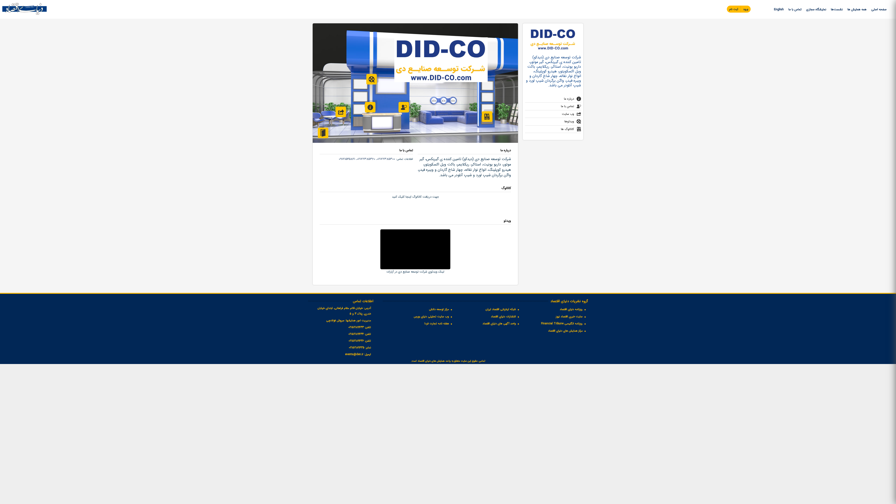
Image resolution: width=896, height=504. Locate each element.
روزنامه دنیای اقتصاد (571, 309)
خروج (323, 133)
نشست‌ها (837, 9)
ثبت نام (733, 9)
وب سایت (568, 114)
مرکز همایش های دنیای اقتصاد (565, 331)
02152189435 (356, 347)
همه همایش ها (857, 9)
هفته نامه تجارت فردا (436, 323)
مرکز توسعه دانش (439, 309)
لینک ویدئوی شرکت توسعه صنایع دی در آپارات (415, 271)
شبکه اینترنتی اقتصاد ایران (501, 309)
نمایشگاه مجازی (816, 9)
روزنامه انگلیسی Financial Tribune (562, 323)
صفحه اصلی (879, 9)
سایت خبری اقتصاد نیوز (569, 316)
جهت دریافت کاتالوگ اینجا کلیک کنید (415, 196)
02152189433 (356, 327)
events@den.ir (354, 354)
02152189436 (356, 341)
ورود (745, 9)
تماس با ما (795, 9)
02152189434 (356, 334)
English (779, 9)
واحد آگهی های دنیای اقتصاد (499, 323)
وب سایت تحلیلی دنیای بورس (431, 316)
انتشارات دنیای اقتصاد (503, 316)
